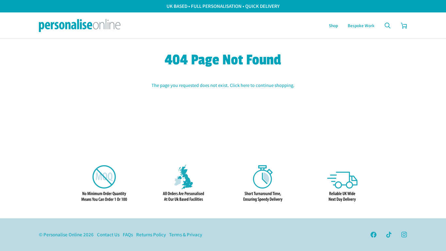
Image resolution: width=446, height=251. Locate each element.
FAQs (128, 234)
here (245, 85)
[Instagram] (404, 235)
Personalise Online (62, 234)
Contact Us (108, 234)
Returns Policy (151, 234)
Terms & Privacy (185, 234)
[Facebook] (373, 235)
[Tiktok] (388, 235)
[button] (333, 25)
